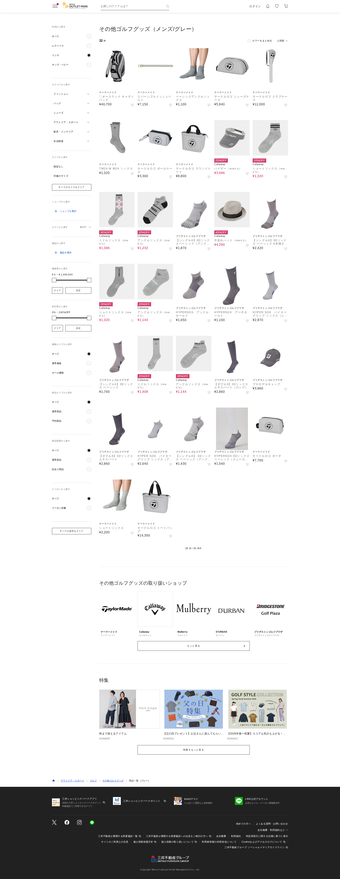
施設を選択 (66, 252)
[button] (71, 36)
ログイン (255, 6)
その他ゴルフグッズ (113, 780)
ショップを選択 (68, 211)
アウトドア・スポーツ (72, 780)
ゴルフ (93, 780)
